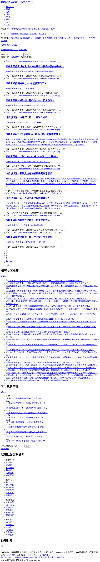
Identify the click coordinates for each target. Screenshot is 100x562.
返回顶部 (5, 449)
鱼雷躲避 (10, 535)
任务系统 (10, 493)
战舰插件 (15, 34)
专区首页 (10, 7)
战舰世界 (15, 57)
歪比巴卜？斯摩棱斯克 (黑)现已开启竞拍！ (24, 398)
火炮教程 (69, 38)
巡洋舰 (9, 462)
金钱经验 (10, 507)
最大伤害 (10, 530)
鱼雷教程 (78, 38)
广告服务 (24, 557)
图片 (8, 19)
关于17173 (5, 557)
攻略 (8, 12)
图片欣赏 (24, 34)
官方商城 (14, 50)
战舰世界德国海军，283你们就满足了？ (26, 83)
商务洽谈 (33, 557)
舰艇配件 (10, 475)
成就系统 (10, 490)
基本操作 (10, 482)
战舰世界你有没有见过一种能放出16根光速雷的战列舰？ (35, 66)
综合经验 (15, 38)
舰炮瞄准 (10, 515)
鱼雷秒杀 (10, 532)
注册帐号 (5, 50)
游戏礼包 (5, 45)
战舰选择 (10, 512)
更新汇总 (42, 34)
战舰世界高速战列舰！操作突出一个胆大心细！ (30, 100)
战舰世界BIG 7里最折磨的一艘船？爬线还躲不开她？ (33, 134)
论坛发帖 (33, 34)
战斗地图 (10, 502)
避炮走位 (10, 525)
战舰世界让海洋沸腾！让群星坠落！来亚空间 (29, 237)
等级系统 (10, 487)
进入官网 (13, 45)
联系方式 (42, 557)
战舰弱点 (10, 473)
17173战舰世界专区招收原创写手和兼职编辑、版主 (33, 29)
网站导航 (61, 557)
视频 (8, 17)
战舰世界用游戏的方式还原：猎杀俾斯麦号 (28, 220)
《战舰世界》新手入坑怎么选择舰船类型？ (28, 198)
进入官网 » (12, 555)
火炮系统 (10, 527)
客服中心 (51, 557)
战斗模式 (10, 505)
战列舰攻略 (36, 38)
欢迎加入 (46, 555)
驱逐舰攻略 (25, 38)
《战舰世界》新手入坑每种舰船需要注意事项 (29, 173)
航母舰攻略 (58, 38)
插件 (8, 14)
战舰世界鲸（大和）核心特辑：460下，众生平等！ (32, 156)
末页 (8, 265)
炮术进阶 (10, 522)
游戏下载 (23, 50)
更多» (3, 276)
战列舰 (9, 465)
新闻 (8, 9)
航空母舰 (10, 468)
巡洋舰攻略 (47, 38)
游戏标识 (10, 495)
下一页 (9, 262)
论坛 (8, 22)
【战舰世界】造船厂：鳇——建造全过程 (27, 117)
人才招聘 (15, 557)
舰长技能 (10, 485)
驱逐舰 (9, 470)
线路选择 (10, 510)
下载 (8, 25)
